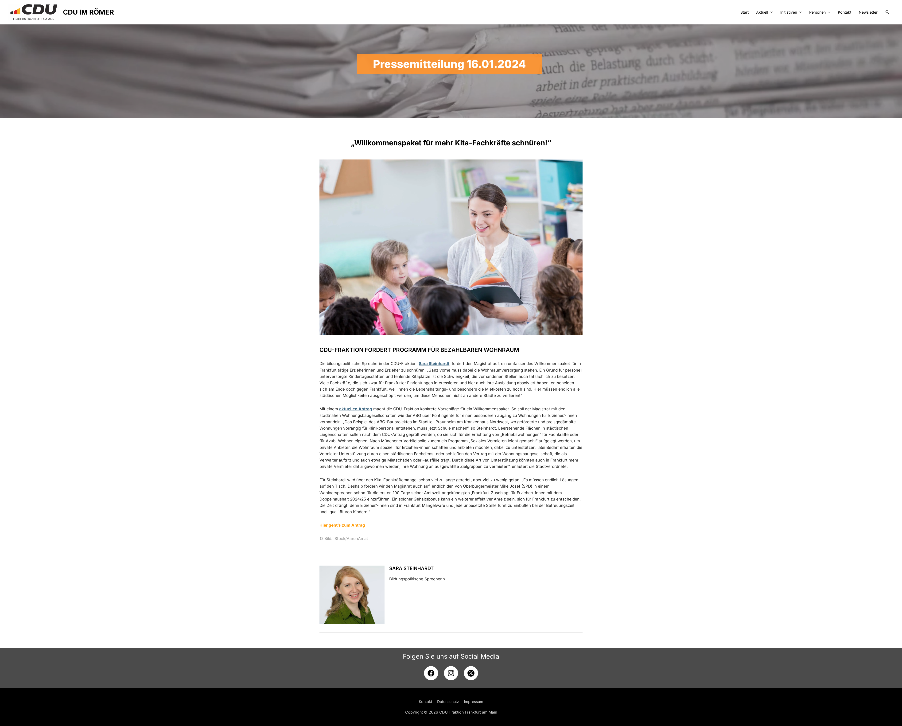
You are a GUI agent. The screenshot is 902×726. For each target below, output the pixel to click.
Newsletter (868, 12)
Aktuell (762, 12)
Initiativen (788, 12)
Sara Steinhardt (411, 568)
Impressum (473, 701)
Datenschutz (448, 701)
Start (744, 12)
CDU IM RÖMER (88, 12)
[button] (887, 12)
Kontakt (844, 12)
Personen (817, 12)
